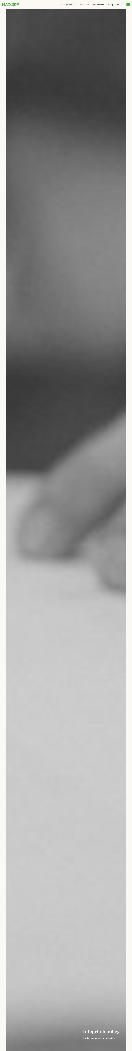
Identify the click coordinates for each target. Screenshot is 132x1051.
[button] (67, 4)
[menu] (128, 4)
